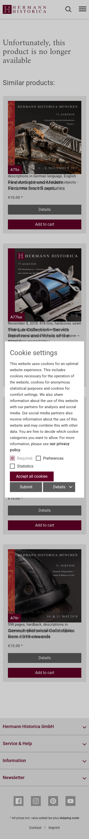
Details (59, 487)
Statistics (25, 466)
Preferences (53, 458)
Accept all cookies (31, 476)
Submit (26, 487)
